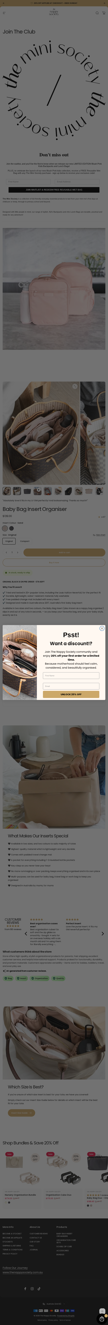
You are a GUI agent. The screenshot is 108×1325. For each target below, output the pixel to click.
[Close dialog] (102, 628)
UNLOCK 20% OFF (71, 694)
